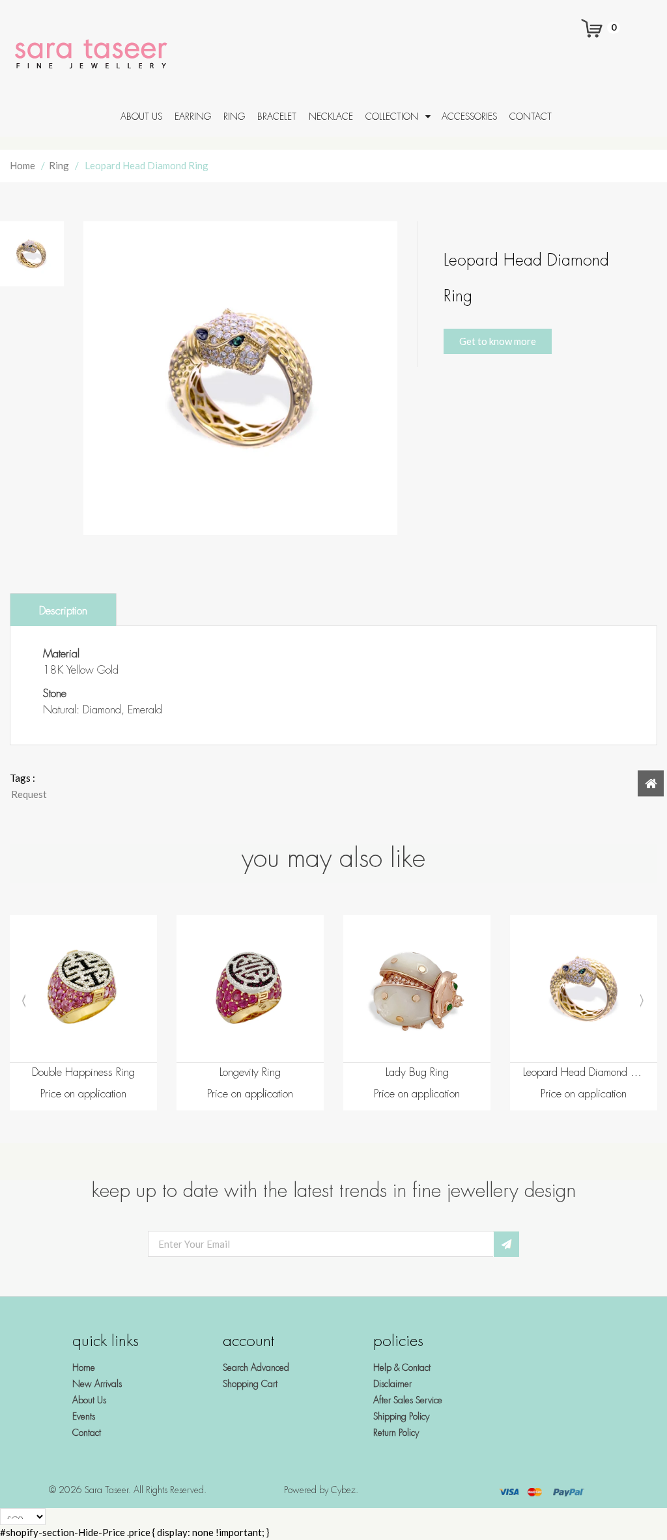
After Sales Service (407, 1400)
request (29, 794)
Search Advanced (256, 1367)
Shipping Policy (401, 1416)
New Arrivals (97, 1383)
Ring (59, 165)
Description (63, 610)
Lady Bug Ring (417, 1072)
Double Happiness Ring (83, 1072)
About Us (89, 1400)
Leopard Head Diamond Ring (583, 1072)
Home (22, 165)
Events (83, 1416)
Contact (86, 1432)
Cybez (343, 1489)
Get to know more (497, 341)
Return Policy (396, 1432)
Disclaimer (392, 1383)
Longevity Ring (250, 1072)
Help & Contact (402, 1367)
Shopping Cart (250, 1383)
